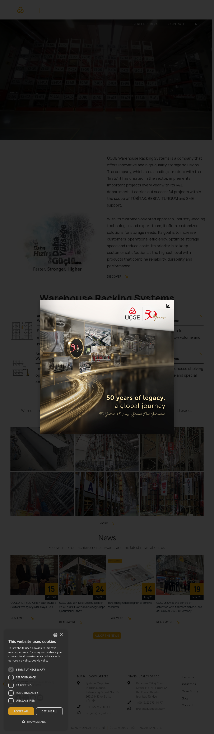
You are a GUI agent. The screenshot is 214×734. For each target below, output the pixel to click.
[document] (107, 367)
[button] (35, 722)
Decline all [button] (49, 711)
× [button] (61, 634)
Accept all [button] (21, 711)
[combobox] (55, 635)
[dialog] (35, 680)
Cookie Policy (40, 660)
